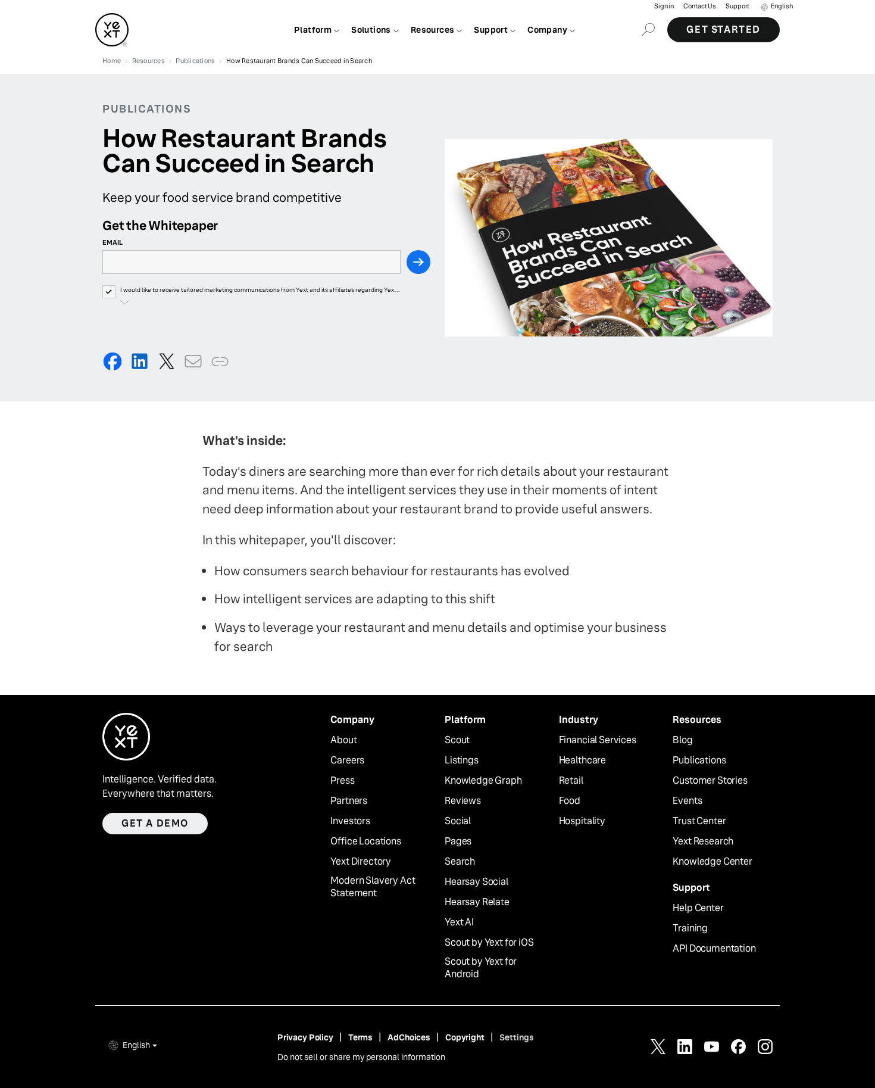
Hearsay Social (476, 882)
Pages (458, 841)
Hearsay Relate (477, 902)
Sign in (664, 6)
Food (569, 801)
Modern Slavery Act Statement (372, 887)
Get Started (723, 29)
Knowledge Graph (483, 781)
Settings (516, 1037)
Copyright (465, 1037)
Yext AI (459, 922)
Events (687, 801)
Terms (360, 1037)
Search (460, 862)
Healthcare (582, 760)
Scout (457, 740)
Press (342, 781)
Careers (347, 760)
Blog (682, 740)
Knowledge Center (712, 862)
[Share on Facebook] (112, 361)
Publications (699, 760)
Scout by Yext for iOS (489, 943)
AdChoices (409, 1037)
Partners (348, 801)
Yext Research (703, 841)
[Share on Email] (193, 361)
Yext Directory (360, 862)
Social (458, 821)
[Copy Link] (220, 361)
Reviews (463, 801)
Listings (462, 760)
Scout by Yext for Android (481, 968)
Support (737, 6)
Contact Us (699, 6)
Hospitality (582, 821)
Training (690, 928)
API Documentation (714, 949)
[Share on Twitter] (166, 361)
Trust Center (699, 821)
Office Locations (365, 841)
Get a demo (155, 823)
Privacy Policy (305, 1037)
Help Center (698, 908)
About (343, 740)
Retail (571, 781)
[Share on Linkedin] (139, 361)
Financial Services (597, 740)
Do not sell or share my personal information (361, 1057)
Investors (350, 821)
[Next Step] (418, 262)
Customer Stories (710, 781)
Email (112, 242)
